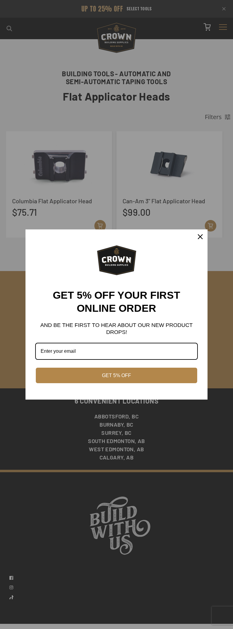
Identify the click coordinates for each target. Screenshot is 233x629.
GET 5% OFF (116, 375)
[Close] (200, 236)
